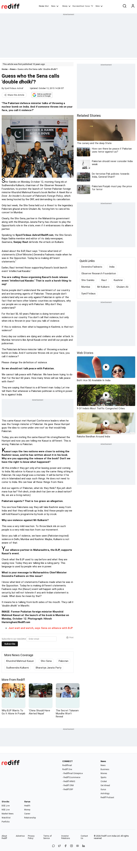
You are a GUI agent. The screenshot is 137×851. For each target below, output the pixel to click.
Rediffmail (67, 765)
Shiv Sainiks (87, 280)
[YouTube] (77, 846)
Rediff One (67, 769)
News (53, 6)
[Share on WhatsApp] (53, 846)
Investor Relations (65, 837)
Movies (104, 773)
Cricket (104, 781)
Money (64, 6)
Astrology (105, 793)
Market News (8, 814)
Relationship (30, 818)
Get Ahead (105, 785)
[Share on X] (59, 846)
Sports (104, 777)
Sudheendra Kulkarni (17, 667)
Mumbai (85, 286)
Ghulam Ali (122, 286)
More (98, 6)
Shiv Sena (46, 661)
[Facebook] (65, 846)
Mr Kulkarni (103, 286)
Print (71, 637)
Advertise (20, 836)
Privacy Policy (31, 837)
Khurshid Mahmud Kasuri (20, 661)
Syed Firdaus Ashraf (14, 88)
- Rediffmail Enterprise (72, 773)
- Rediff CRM (68, 785)
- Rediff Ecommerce (71, 777)
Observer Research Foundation (98, 273)
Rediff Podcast (107, 797)
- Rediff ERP (67, 789)
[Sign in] (132, 6)
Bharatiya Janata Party (48, 667)
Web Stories (85, 353)
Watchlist (6, 818)
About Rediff (4, 837)
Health (27, 806)
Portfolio (6, 822)
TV (92, 6)
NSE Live (6, 810)
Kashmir (118, 280)
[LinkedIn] (83, 846)
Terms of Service (47, 837)
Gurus (87, 6)
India (112, 266)
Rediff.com (106, 836)
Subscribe (9, 644)
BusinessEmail (78, 6)
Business (105, 769)
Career (27, 814)
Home (41, 6)
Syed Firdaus (88, 293)
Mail (47, 6)
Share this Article (16, 95)
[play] (106, 367)
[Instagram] (71, 846)
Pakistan (63, 661)
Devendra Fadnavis (91, 266)
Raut (104, 280)
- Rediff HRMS (68, 781)
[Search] (124, 6)
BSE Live (6, 806)
